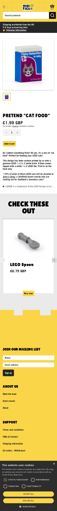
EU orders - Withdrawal (14, 450)
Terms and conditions (13, 429)
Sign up (8, 372)
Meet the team (10, 394)
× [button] (54, 464)
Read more (18, 475)
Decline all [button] (28, 500)
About (5, 407)
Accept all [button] (28, 494)
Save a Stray (9, 176)
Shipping (15, 126)
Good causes (9, 401)
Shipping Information (16, 30)
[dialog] (28, 486)
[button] (4, 7)
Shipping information (13, 443)
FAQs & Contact (10, 436)
